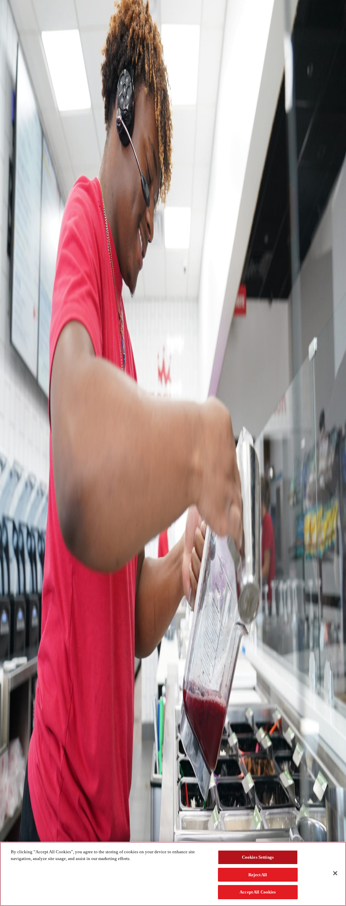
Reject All (257, 874)
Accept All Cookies (258, 892)
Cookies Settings (258, 857)
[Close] (335, 873)
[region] (173, 874)
